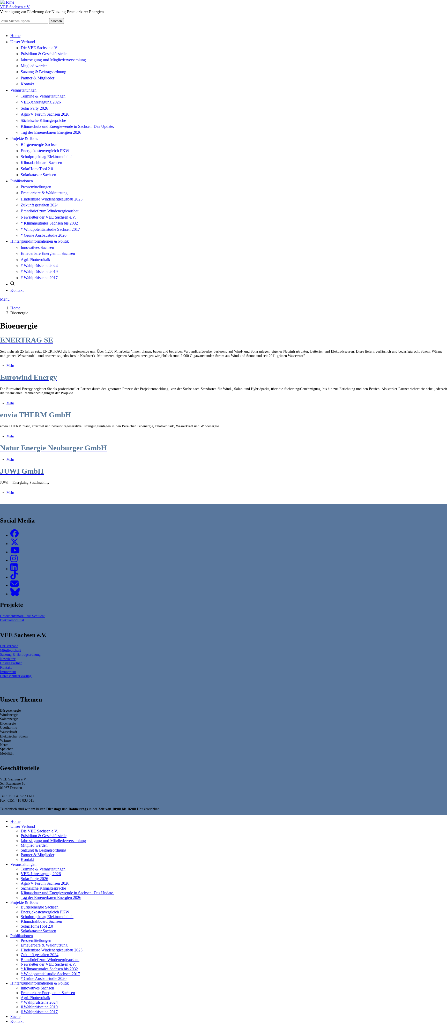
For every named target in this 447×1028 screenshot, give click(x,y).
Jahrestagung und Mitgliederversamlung (53, 60)
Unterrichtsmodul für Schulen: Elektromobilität (22, 618)
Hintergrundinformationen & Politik (39, 241)
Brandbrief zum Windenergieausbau (50, 211)
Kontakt (27, 84)
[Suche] (12, 284)
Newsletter (8, 659)
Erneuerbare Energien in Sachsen (48, 253)
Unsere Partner (11, 663)
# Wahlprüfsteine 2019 (39, 271)
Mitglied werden (34, 66)
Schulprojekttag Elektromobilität (47, 156)
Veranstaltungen (23, 90)
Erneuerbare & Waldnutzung (44, 193)
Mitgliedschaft (10, 650)
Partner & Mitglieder (37, 78)
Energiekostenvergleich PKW (45, 150)
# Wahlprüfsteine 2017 (39, 277)
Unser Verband (22, 42)
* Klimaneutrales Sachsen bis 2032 (49, 223)
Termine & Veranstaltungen (43, 96)
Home (15, 35)
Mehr (10, 365)
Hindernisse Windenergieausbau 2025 (52, 199)
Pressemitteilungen (36, 187)
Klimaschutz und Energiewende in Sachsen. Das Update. (67, 126)
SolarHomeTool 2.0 (37, 169)
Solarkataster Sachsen (38, 175)
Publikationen (21, 181)
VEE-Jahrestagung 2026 (41, 102)
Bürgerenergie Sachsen (39, 144)
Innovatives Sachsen (37, 247)
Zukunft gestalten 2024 (39, 205)
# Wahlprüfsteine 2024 (39, 265)
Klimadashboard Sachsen (41, 162)
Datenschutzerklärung (16, 676)
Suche (15, 1016)
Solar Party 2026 (34, 108)
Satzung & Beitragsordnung (43, 72)
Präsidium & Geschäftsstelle (43, 53)
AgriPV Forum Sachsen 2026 (45, 114)
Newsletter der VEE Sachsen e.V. (48, 217)
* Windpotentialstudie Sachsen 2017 (50, 229)
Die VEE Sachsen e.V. (39, 48)
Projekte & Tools (24, 138)
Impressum (8, 672)
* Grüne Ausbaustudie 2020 (43, 235)
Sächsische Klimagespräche (43, 120)
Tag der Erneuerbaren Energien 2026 (51, 132)
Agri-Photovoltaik (35, 259)
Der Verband (9, 646)
